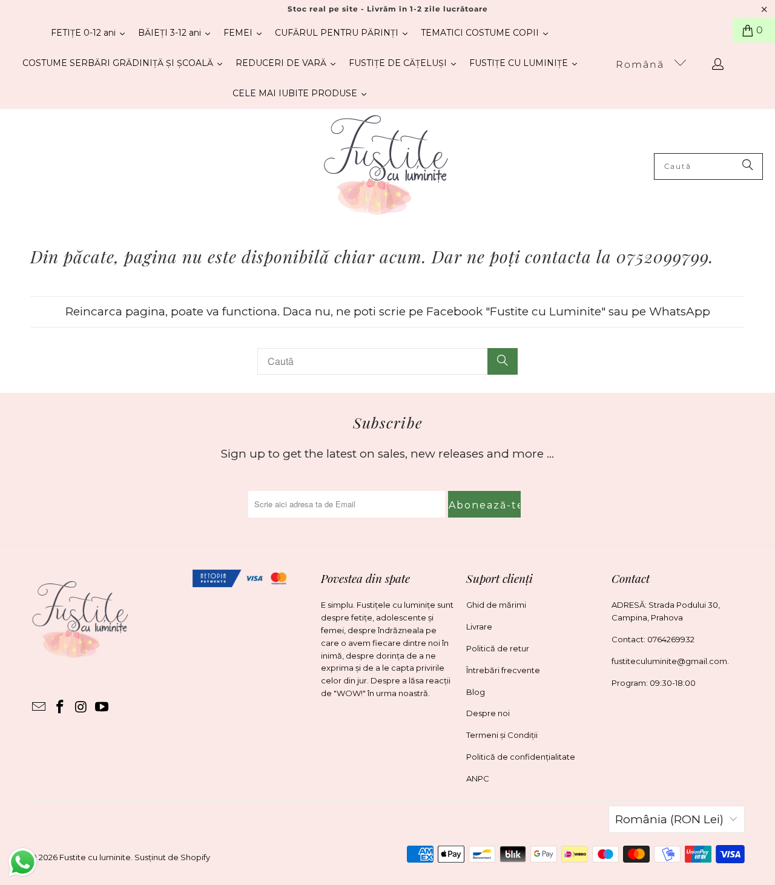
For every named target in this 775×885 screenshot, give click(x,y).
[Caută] (748, 166)
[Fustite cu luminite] (386, 166)
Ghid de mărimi (496, 605)
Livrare (479, 626)
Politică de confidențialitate (520, 757)
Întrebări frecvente (503, 670)
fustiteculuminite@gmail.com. (670, 661)
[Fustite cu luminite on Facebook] (60, 708)
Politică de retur (497, 648)
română (642, 64)
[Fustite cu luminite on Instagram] (81, 708)
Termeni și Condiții (502, 735)
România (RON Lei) (669, 819)
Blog (475, 692)
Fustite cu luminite (95, 857)
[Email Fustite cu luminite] (39, 708)
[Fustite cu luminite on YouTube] (102, 708)
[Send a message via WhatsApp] (22, 862)
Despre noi (488, 713)
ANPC (477, 778)
